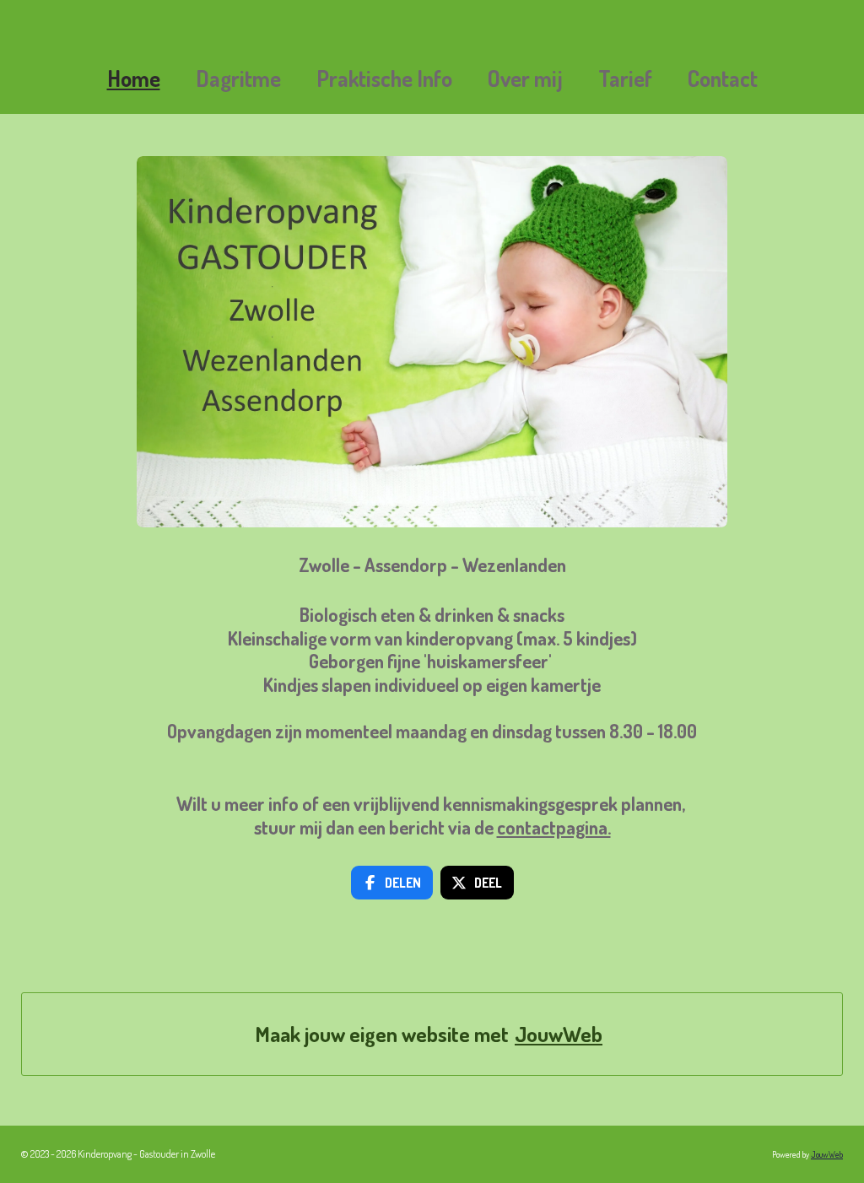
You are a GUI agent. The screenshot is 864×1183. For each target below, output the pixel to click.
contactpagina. (554, 827)
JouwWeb (558, 1034)
